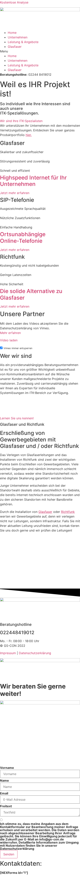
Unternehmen (17, 37)
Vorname (7, 767)
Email (4, 793)
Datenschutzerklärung (35, 653)
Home (12, 33)
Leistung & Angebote (23, 42)
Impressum (8, 653)
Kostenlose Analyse (14, 2)
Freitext (6, 806)
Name (4, 780)
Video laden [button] (8, 340)
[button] (40, 51)
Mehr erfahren (10, 333)
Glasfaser (15, 47)
